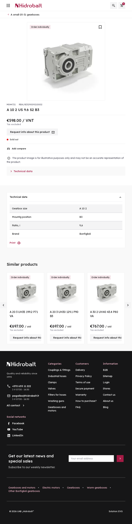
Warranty (80, 394)
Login (106, 382)
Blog (105, 407)
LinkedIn (17, 435)
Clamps (52, 382)
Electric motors (51, 487)
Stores (106, 388)
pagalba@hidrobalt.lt (25, 395)
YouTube (17, 429)
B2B (105, 370)
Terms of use (82, 382)
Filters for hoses (57, 394)
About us (108, 401)
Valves (52, 388)
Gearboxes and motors (21, 487)
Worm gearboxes (97, 487)
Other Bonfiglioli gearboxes (24, 491)
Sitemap (107, 376)
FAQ (77, 407)
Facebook (18, 423)
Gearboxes (73, 487)
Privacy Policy (83, 376)
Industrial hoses (57, 376)
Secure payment (84, 388)
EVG (120, 511)
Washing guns (56, 401)
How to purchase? (86, 401)
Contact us (109, 394)
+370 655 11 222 (21, 386)
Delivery (80, 370)
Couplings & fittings (59, 370)
